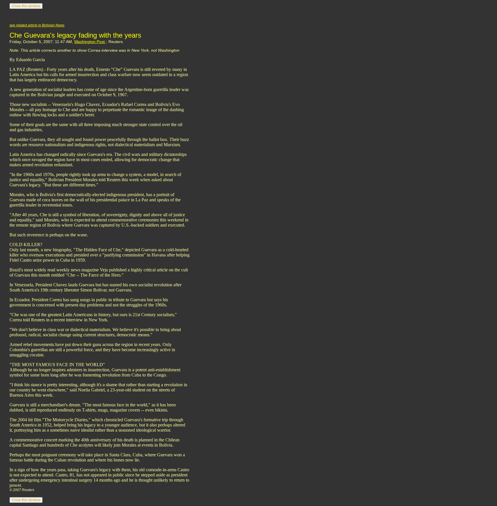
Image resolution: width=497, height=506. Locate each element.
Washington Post (90, 41)
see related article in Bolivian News (36, 25)
